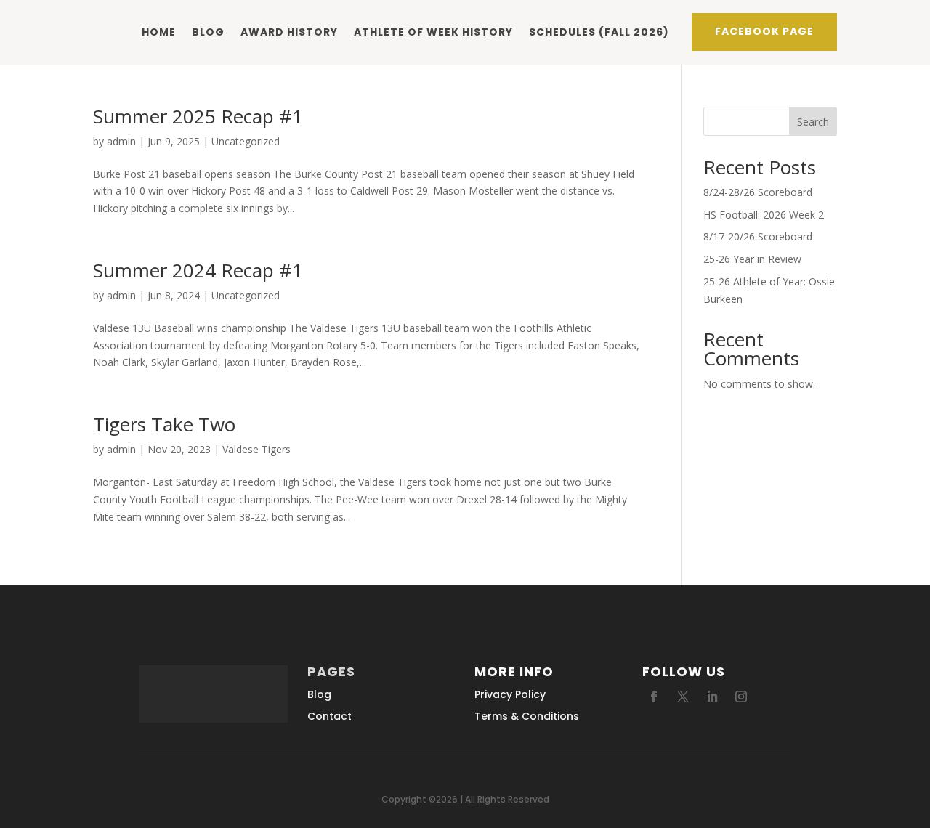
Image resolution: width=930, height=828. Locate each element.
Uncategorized (245, 141)
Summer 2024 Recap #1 (198, 270)
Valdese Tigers (256, 449)
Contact (329, 716)
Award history (289, 32)
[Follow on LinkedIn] (712, 696)
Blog (208, 32)
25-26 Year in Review (752, 259)
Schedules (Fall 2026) (599, 32)
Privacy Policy (510, 694)
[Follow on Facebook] (654, 696)
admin (121, 141)
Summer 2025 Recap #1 (198, 116)
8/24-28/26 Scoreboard (757, 192)
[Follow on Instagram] (741, 696)
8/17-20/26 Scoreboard (757, 236)
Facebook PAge (764, 31)
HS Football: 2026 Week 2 (763, 215)
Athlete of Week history (433, 32)
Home (159, 32)
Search (813, 122)
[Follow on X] (683, 696)
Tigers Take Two (164, 424)
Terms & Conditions (526, 716)
